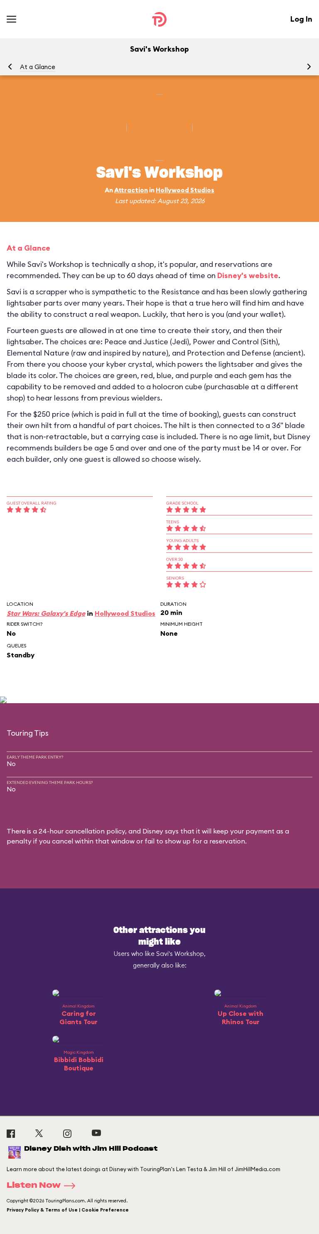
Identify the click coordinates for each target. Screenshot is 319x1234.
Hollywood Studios (185, 190)
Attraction (131, 190)
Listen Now (34, 1185)
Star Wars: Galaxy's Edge (46, 613)
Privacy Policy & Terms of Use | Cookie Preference (68, 1210)
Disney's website (247, 275)
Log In (301, 19)
